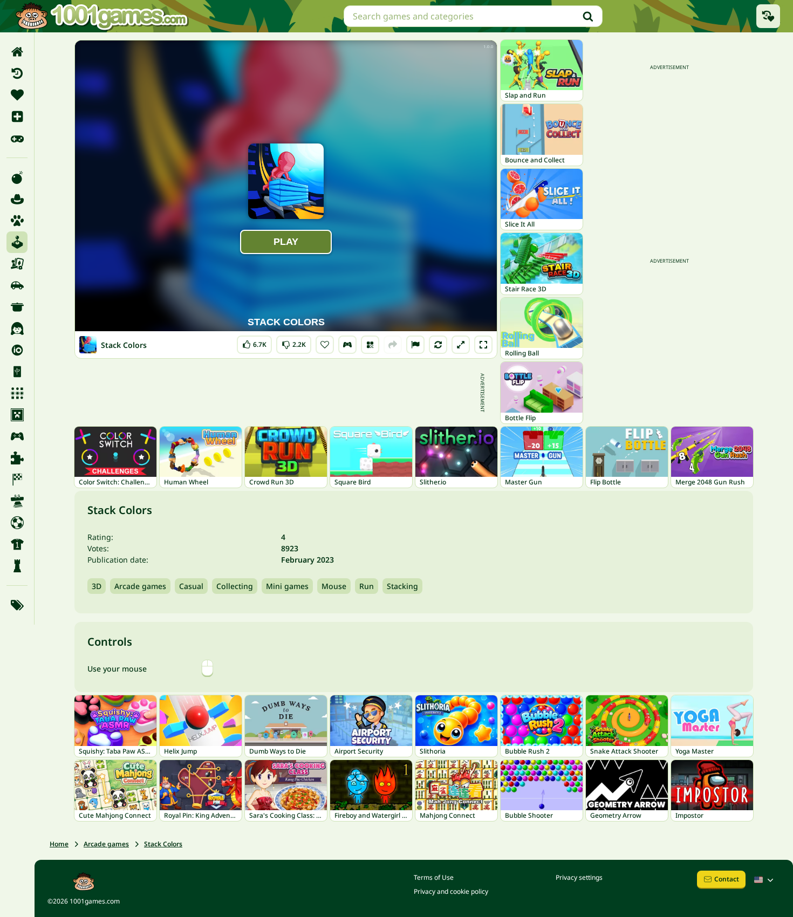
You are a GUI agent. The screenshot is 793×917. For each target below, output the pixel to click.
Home (59, 843)
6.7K (257, 342)
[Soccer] (17, 522)
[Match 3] (17, 393)
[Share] (393, 345)
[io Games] (17, 350)
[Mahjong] (17, 371)
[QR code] (370, 345)
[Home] (17, 52)
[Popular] (17, 138)
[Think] (17, 566)
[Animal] (17, 220)
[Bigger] (461, 345)
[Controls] (347, 345)
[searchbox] (473, 16)
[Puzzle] (17, 458)
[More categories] (17, 605)
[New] (17, 116)
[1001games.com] (101, 16)
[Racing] (17, 479)
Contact (726, 879)
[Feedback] (415, 345)
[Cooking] (17, 307)
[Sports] (17, 544)
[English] (765, 880)
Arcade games (140, 586)
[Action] (17, 177)
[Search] (588, 16)
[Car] (17, 285)
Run (366, 586)
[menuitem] (17, 52)
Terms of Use (434, 877)
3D (96, 586)
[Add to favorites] (325, 345)
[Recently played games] (768, 16)
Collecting (234, 586)
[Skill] (17, 501)
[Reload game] (438, 345)
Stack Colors (163, 843)
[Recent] (17, 73)
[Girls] (17, 328)
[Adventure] (17, 199)
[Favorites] (17, 95)
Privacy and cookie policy (451, 891)
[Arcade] (17, 242)
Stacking (402, 586)
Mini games (287, 586)
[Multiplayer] (17, 436)
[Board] (17, 264)
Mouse (334, 586)
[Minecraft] (17, 415)
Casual (191, 586)
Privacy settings (579, 877)
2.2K (295, 342)
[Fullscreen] (483, 345)
